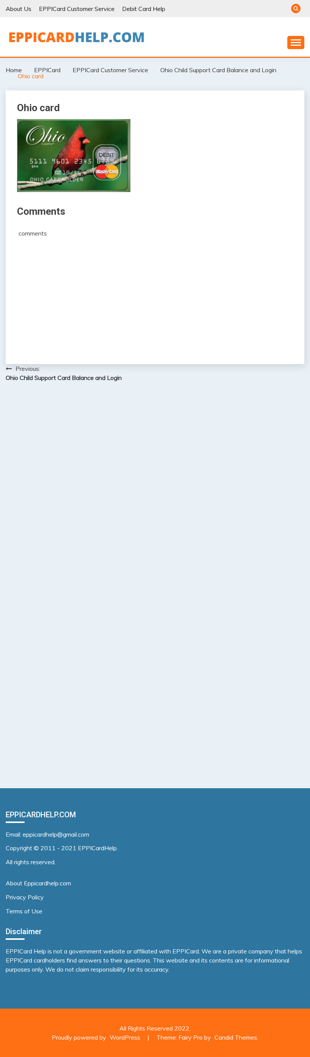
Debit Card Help (143, 8)
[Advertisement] (155, 294)
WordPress (125, 1037)
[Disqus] (155, 485)
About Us (18, 8)
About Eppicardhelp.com (38, 883)
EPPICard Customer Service (77, 8)
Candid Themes (235, 1037)
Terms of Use (24, 911)
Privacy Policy (25, 897)
